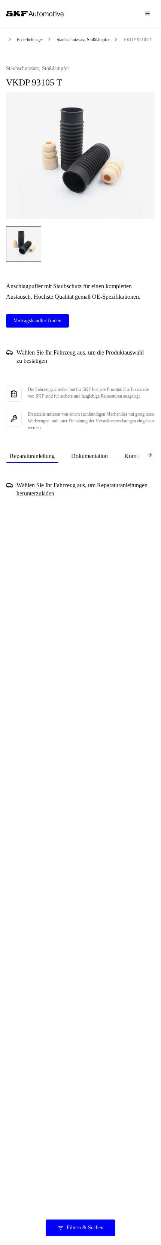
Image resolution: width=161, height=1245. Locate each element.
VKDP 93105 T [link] (137, 39)
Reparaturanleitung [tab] (32, 456)
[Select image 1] (23, 244)
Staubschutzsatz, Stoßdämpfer (83, 39)
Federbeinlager (30, 39)
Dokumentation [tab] (89, 456)
